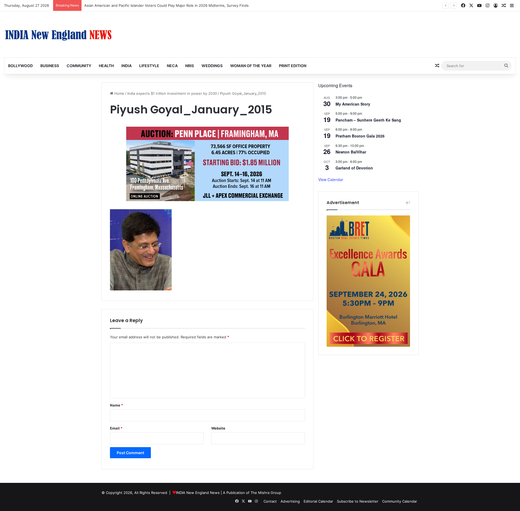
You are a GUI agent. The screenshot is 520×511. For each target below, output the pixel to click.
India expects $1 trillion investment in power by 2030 (172, 93)
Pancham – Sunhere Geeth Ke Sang (368, 120)
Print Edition (292, 65)
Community (79, 65)
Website (218, 428)
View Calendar (330, 179)
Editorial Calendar (318, 501)
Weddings (212, 65)
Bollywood (20, 65)
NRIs (189, 65)
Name (116, 405)
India (126, 65)
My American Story (353, 104)
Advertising (290, 501)
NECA (172, 65)
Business (49, 65)
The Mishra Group (266, 492)
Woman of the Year (250, 65)
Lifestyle (149, 65)
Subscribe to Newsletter (357, 501)
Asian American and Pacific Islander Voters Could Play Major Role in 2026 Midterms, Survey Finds (166, 5)
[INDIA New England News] (58, 34)
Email (116, 428)
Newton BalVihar (351, 152)
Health (106, 65)
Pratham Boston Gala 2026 (360, 136)
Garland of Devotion (354, 168)
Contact (270, 501)
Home (118, 93)
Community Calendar (399, 501)
